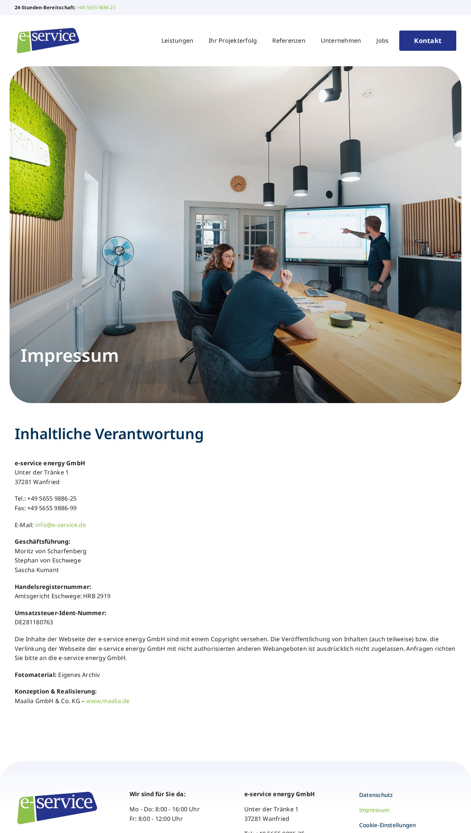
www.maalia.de (108, 701)
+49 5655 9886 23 (96, 7)
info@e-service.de (60, 525)
